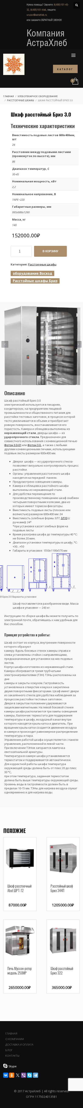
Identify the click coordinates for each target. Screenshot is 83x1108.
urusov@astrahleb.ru (37, 14)
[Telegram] (35, 1075)
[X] (17, 1075)
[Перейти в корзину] (75, 81)
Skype (13, 1066)
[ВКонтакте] (5, 1075)
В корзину (50, 251)
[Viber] (23, 1075)
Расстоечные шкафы (42, 264)
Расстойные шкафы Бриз (35, 280)
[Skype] (29, 1075)
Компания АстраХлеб (47, 37)
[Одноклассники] (11, 1075)
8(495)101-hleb (38, 9)
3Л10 (64, 518)
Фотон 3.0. (34, 445)
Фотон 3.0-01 (12, 445)
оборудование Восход (32, 273)
